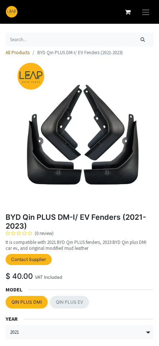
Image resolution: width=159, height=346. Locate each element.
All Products (18, 52)
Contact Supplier (28, 259)
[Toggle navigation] (145, 12)
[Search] (142, 40)
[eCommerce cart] (127, 11)
